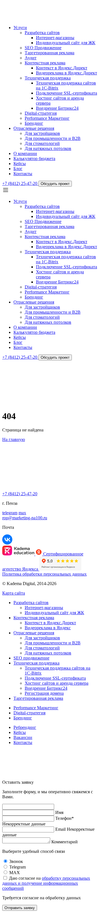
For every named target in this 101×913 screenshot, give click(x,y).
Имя (59, 812)
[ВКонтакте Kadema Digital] (7, 543)
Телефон (64, 818)
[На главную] (34, 18)
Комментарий (64, 841)
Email (60, 829)
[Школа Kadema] (18, 553)
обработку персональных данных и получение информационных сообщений (46, 883)
